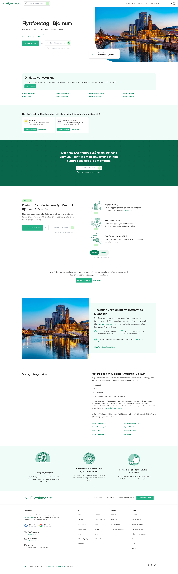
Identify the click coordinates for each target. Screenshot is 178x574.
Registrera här (45, 34)
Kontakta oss (82, 524)
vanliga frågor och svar (107, 324)
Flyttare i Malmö (127, 96)
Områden (98, 529)
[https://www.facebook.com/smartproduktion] (148, 565)
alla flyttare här (129, 210)
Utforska (140, 3)
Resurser (134, 548)
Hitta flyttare (97, 280)
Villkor (97, 534)
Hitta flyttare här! (30, 86)
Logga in (113, 514)
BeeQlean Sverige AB (69, 120)
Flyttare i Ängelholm (62, 96)
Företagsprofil (42, 129)
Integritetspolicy (83, 539)
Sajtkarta (81, 543)
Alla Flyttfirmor (29, 517)
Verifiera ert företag (138, 524)
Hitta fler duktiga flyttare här (104, 347)
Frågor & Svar (82, 529)
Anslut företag (136, 519)
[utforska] (95, 207)
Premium (134, 539)
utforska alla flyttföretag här (113, 408)
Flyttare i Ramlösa (128, 93)
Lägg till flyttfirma (30, 129)
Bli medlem (114, 519)
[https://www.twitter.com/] (155, 565)
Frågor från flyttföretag (139, 534)
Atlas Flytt (32, 120)
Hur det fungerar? (97, 498)
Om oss (80, 519)
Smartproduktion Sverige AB (56, 566)
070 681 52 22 (32, 534)
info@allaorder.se (33, 541)
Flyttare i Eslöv (26, 96)
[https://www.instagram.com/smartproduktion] (152, 565)
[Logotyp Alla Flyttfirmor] (38, 498)
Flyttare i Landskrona (95, 96)
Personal (97, 524)
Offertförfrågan (100, 519)
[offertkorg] (95, 239)
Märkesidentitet (99, 539)
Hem (79, 514)
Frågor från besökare (117, 529)
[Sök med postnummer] (47, 3)
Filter (79, 534)
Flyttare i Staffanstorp (62, 93)
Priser (133, 543)
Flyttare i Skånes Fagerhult (97, 93)
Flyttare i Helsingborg (28, 93)
